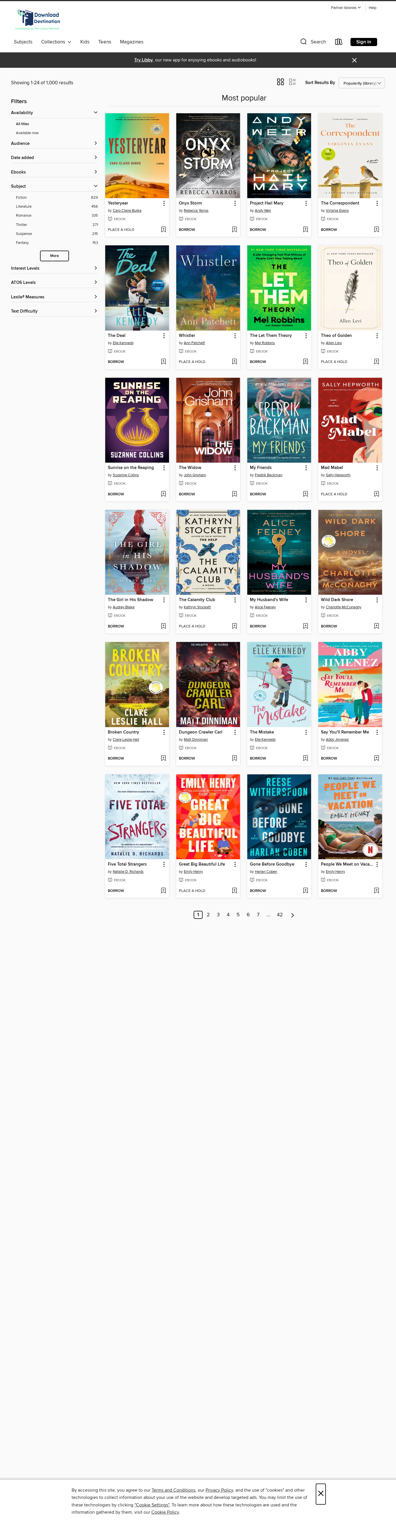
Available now (27, 133)
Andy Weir (263, 210)
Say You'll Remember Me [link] (345, 732)
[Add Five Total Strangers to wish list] (163, 891)
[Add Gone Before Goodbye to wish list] (305, 891)
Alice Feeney (265, 607)
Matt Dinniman (196, 739)
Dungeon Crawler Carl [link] (200, 732)
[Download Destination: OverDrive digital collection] (38, 20)
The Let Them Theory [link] (271, 335)
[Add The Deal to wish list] (163, 362)
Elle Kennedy (123, 343)
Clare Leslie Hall (126, 739)
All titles (22, 124)
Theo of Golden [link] (336, 335)
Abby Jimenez (337, 739)
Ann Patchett (194, 343)
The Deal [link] (117, 335)
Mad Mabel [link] (332, 467)
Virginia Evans (337, 210)
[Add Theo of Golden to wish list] (376, 362)
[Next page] (292, 914)
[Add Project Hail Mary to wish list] (305, 230)
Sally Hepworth (338, 475)
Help (372, 8)
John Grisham (195, 475)
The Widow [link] (190, 467)
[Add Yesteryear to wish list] (163, 230)
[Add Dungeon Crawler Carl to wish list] (234, 758)
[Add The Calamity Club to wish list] (234, 626)
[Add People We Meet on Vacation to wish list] (376, 891)
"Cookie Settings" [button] (152, 1505)
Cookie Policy (165, 1512)
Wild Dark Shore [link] (337, 600)
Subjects (23, 42)
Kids (85, 42)
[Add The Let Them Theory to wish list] (305, 362)
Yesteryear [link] (118, 203)
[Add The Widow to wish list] (234, 494)
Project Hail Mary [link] (267, 203)
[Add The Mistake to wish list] (305, 758)
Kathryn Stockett (197, 607)
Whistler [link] (187, 335)
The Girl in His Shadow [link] (130, 600)
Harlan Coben (266, 871)
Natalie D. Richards (128, 871)
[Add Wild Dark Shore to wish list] (376, 626)
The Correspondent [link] (340, 203)
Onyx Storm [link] (190, 203)
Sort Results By (320, 82)
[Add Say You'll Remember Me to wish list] (376, 758)
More (54, 255)
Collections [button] (54, 42)
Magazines (131, 42)
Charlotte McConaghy (343, 607)
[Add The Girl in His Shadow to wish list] (163, 626)
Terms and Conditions (173, 1490)
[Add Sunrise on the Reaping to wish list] (163, 494)
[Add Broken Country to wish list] (163, 758)
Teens (104, 42)
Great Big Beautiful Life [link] (202, 864)
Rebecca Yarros (196, 210)
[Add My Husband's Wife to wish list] (305, 626)
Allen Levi (334, 343)
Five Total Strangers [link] (127, 864)
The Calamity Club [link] (197, 600)
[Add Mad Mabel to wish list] (376, 494)
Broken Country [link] (123, 732)
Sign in (363, 42)
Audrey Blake (124, 607)
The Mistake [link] (262, 732)
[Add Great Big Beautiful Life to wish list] (234, 891)
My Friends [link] (261, 467)
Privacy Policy (219, 1490)
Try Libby (143, 60)
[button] (346, 8)
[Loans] (339, 43)
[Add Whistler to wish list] (234, 362)
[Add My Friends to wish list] (305, 494)
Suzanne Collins (126, 475)
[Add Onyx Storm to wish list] (234, 230)
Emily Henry (193, 871)
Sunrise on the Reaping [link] (131, 467)
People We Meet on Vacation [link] (347, 864)
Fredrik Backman (268, 475)
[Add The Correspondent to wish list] (376, 230)
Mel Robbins (265, 343)
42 (280, 915)
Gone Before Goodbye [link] (272, 864)
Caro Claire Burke (127, 210)
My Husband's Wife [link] (269, 600)
